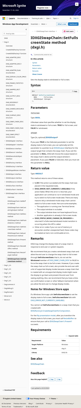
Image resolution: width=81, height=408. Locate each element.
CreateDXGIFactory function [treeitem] (15, 50)
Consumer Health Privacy (64, 404)
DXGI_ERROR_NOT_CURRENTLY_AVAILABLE (47, 300)
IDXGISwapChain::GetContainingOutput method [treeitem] (17, 208)
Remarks (35, 71)
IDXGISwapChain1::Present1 (61, 321)
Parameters (36, 65)
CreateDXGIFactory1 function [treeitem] (16, 54)
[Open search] (70, 18)
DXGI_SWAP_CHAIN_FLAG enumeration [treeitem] (14, 129)
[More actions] (77, 31)
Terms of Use (6, 407)
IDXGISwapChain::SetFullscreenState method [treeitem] (17, 260)
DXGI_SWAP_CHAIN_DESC (59, 260)
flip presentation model (46, 315)
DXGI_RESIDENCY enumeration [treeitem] (12, 103)
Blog (30, 404)
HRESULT (39, 173)
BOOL (37, 117)
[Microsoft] (4, 18)
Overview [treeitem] (9, 46)
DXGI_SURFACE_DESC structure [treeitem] (13, 116)
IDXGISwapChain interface (45, 31)
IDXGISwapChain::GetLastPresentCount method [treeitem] (17, 234)
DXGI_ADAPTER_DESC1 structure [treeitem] (14, 65)
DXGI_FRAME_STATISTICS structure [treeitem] (14, 84)
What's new (62, 24)
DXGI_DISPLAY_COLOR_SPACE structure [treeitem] (16, 78)
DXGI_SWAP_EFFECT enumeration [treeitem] (13, 135)
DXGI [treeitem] (6, 38)
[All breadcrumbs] (32, 31)
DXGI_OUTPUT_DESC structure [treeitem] (13, 97)
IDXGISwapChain (37, 364)
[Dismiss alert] (76, 4)
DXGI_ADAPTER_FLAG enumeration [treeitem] (13, 71)
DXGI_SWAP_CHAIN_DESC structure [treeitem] (15, 123)
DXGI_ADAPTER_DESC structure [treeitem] (13, 58)
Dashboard (73, 24)
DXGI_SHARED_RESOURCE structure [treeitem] (15, 110)
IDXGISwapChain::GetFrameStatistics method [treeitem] (17, 221)
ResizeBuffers (68, 318)
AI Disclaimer (6, 404)
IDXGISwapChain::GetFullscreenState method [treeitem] (17, 228)
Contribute (39, 404)
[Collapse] (26, 29)
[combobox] (14, 33)
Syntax (34, 63)
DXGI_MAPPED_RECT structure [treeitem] (13, 91)
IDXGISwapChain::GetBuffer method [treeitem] (17, 202)
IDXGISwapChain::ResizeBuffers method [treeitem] (17, 247)
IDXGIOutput (51, 137)
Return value (36, 68)
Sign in (76, 18)
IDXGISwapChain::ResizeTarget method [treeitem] (17, 253)
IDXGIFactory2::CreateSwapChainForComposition (50, 311)
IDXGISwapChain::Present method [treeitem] (17, 241)
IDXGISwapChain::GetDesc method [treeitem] (17, 215)
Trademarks (17, 407)
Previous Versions (20, 404)
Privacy (48, 404)
